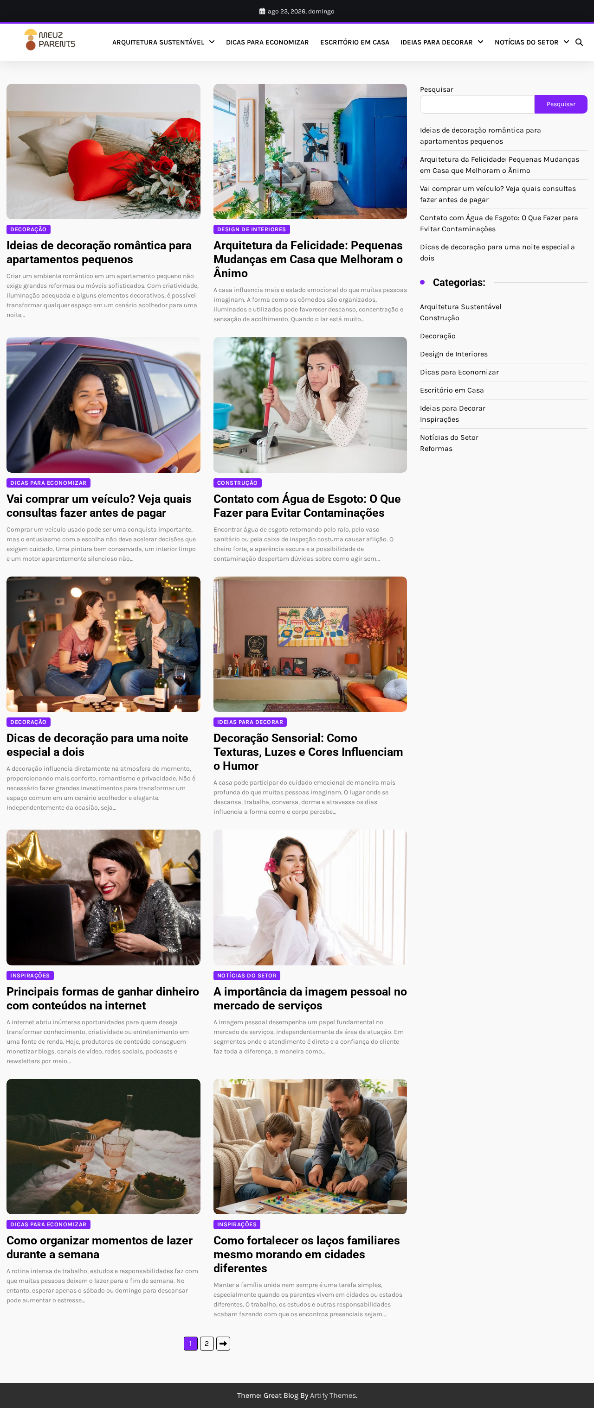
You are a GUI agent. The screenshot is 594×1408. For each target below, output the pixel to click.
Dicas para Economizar (267, 42)
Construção (237, 482)
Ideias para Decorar (436, 42)
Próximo (223, 1344)
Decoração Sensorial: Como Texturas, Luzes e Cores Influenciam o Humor (308, 752)
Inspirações (30, 975)
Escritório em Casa (354, 42)
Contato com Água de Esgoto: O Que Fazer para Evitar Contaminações (307, 506)
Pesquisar (436, 89)
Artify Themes (333, 1395)
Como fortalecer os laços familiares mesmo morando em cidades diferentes (306, 1254)
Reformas (436, 448)
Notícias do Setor (527, 42)
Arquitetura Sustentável (158, 42)
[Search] (579, 42)
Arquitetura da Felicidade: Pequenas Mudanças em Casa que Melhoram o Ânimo (308, 259)
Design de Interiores (251, 229)
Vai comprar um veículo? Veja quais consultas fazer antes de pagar (99, 506)
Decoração (28, 229)
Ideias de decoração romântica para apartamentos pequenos (99, 252)
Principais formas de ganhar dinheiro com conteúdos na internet (102, 998)
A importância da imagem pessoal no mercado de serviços (310, 998)
